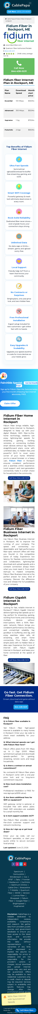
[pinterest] (24, 864)
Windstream (15, 877)
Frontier (26, 879)
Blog (21, 1013)
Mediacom (14, 882)
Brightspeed (18, 904)
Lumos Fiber (19, 895)
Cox (25, 877)
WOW (17, 893)
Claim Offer (10, 403)
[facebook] (13, 864)
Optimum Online (19, 885)
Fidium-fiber (20, 19)
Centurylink (18, 874)
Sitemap (27, 1013)
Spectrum (18, 872)
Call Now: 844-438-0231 (19, 478)
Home (9, 1013)
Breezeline (25, 888)
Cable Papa (10, 19)
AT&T (10, 879)
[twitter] (21, 864)
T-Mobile (14, 890)
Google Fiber (22, 901)
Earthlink (26, 882)
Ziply (18, 879)
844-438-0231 (21, 707)
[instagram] (17, 864)
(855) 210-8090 (19, 12)
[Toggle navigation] (30, 3)
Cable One (13, 888)
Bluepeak (14, 898)
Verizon (26, 893)
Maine (28, 19)
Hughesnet (19, 906)
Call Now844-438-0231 (19, 69)
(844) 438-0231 (10, 51)
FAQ (15, 1013)
